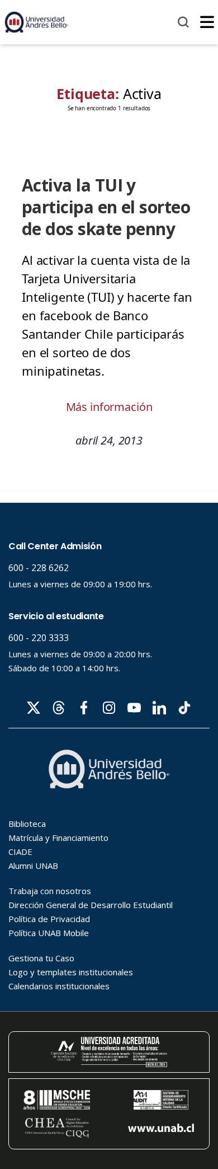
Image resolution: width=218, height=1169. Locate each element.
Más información (109, 406)
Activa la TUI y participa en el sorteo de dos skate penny (106, 207)
